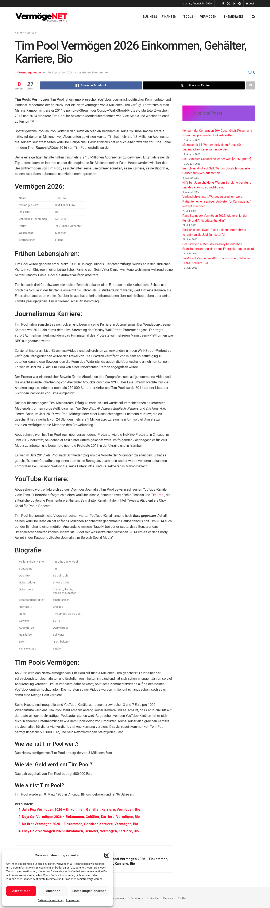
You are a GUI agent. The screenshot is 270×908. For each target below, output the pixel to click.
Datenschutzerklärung (51, 900)
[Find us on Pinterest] (239, 3)
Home (18, 32)
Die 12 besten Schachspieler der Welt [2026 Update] (216, 159)
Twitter (182, 898)
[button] (107, 855)
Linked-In (153, 898)
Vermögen (208, 16)
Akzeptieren (21, 891)
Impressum (73, 900)
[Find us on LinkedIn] (234, 3)
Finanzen (169, 16)
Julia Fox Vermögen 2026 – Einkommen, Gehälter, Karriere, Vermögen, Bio (81, 810)
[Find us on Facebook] (223, 3)
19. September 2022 (60, 72)
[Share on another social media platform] (250, 85)
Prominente (100, 72)
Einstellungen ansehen (89, 891)
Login (251, 3)
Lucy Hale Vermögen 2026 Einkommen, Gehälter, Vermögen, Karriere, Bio (80, 831)
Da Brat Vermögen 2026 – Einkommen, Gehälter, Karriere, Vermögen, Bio (80, 824)
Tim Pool (157, 495)
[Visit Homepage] (42, 16)
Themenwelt (233, 16)
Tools (188, 16)
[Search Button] (253, 16)
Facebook (137, 898)
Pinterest (168, 898)
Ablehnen (53, 891)
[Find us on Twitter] (228, 3)
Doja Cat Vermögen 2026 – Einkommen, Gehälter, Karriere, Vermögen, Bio (81, 817)
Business (150, 16)
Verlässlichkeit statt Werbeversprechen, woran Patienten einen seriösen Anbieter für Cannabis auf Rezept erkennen (216, 201)
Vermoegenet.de (29, 72)
